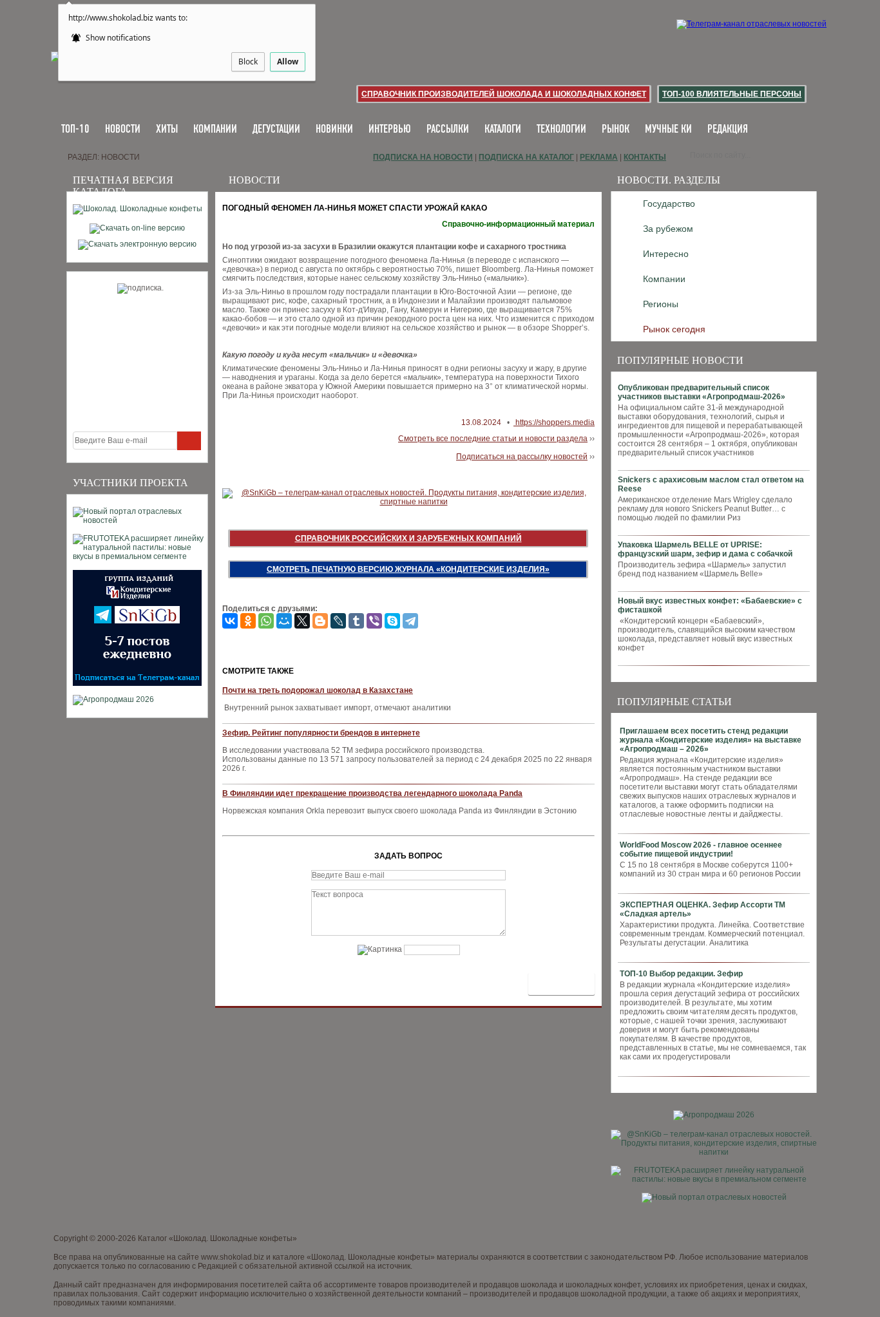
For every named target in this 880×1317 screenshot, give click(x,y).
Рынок (615, 129)
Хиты (167, 129)
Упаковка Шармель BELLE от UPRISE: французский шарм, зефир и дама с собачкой (705, 549)
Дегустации (276, 129)
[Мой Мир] (284, 621)
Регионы (660, 304)
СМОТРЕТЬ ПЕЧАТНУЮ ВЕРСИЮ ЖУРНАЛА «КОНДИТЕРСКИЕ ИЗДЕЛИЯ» (408, 569)
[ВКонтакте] (230, 621)
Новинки (334, 129)
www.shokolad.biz (232, 1257)
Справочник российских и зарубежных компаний (408, 538)
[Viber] (374, 621)
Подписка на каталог (526, 157)
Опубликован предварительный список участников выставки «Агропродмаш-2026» (701, 392)
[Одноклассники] (248, 621)
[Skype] (392, 621)
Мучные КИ (668, 129)
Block (248, 61)
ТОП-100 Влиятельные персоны (731, 94)
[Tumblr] (356, 621)
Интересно (666, 254)
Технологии (561, 129)
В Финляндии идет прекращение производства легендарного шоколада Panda (372, 793)
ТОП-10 (75, 129)
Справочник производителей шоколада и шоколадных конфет (503, 94)
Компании (215, 129)
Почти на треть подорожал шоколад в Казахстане (317, 690)
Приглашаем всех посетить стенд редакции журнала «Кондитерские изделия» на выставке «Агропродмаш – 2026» (710, 739)
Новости (122, 129)
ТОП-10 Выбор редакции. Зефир (681, 973)
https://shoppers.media (554, 422)
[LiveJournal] (338, 621)
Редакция (727, 129)
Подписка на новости (423, 157)
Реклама (599, 157)
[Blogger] (320, 621)
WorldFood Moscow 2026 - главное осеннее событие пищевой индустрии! (701, 849)
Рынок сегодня (674, 329)
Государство (669, 203)
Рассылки (447, 129)
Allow (287, 61)
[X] (302, 621)
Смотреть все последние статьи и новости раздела (493, 438)
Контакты (645, 157)
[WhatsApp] (266, 621)
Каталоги (502, 129)
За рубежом (668, 228)
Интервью (389, 129)
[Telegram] (410, 621)
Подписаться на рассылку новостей (522, 456)
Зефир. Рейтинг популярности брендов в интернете (321, 732)
